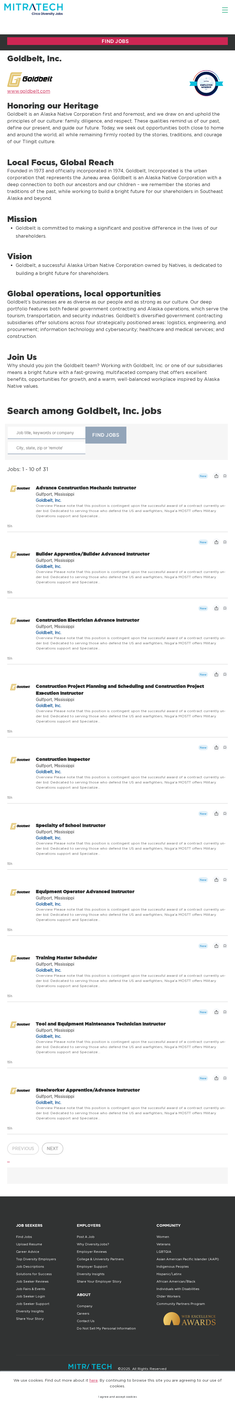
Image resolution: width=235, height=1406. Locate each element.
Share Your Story (30, 1318)
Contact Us (86, 1321)
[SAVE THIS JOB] (225, 476)
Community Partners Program (180, 1303)
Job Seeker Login (30, 1296)
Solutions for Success (34, 1274)
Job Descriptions (30, 1266)
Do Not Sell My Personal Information (106, 1328)
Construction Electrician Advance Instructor (87, 620)
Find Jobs (24, 1236)
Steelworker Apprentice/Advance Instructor (88, 1089)
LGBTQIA (163, 1251)
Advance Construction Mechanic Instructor (86, 487)
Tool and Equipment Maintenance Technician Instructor (101, 1023)
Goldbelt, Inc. (48, 500)
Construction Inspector (63, 759)
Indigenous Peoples (172, 1266)
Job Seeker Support (32, 1303)
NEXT (52, 1148)
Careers (83, 1313)
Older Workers (168, 1296)
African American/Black (175, 1281)
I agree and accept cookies (117, 1396)
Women (162, 1236)
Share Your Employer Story (99, 1281)
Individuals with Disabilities (177, 1289)
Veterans (163, 1244)
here (93, 1380)
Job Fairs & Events (30, 1289)
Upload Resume (29, 1244)
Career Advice (27, 1251)
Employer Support (92, 1266)
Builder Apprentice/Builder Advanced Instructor (93, 553)
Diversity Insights (30, 1311)
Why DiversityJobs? (93, 1244)
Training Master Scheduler (66, 957)
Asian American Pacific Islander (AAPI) (187, 1259)
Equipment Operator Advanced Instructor (85, 891)
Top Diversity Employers (36, 1259)
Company (85, 1306)
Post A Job (86, 1236)
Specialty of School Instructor (70, 825)
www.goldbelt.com (28, 91)
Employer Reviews (92, 1251)
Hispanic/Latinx (168, 1274)
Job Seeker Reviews (32, 1281)
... (8, 1160)
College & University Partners (100, 1259)
